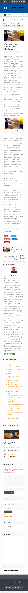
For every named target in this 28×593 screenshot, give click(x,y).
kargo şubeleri (8, 231)
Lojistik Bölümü (9, 527)
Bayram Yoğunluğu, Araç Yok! (15, 404)
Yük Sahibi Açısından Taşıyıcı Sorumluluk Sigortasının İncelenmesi (11, 442)
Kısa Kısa (7, 20)
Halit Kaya (9, 51)
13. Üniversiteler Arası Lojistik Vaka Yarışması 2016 (11, 258)
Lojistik (9, 52)
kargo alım (11, 226)
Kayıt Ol (6, 515)
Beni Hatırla (19, 512)
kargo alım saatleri (9, 229)
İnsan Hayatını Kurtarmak (11, 450)
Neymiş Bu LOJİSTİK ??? (10, 457)
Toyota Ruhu (10, 373)
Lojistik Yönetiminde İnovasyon (16, 250)
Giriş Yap (8, 512)
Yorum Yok (14, 52)
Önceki (14, 247)
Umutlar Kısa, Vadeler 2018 (14, 367)
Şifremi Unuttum (8, 516)
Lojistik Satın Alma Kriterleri (14, 389)
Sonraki (14, 254)
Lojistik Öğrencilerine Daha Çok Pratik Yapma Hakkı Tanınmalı (14, 408)
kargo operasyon (18, 229)
